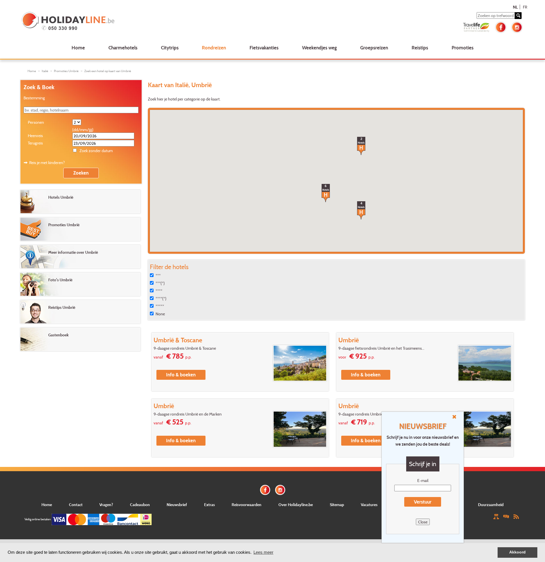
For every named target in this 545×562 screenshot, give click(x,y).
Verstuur (422, 502)
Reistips (420, 48)
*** (158, 275)
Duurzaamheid (491, 504)
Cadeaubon (140, 504)
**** (159, 290)
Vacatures (369, 504)
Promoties (462, 48)
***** (160, 306)
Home (78, 48)
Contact (76, 504)
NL (515, 7)
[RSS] (516, 516)
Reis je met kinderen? (47, 162)
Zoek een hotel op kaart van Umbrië (107, 71)
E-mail (422, 480)
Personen (36, 122)
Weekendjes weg (319, 48)
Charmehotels (122, 48)
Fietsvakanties (264, 48)
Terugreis (35, 142)
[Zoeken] (518, 15)
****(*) (161, 298)
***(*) (160, 283)
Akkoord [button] (517, 552)
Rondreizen (214, 48)
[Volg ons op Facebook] (500, 26)
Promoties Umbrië (66, 71)
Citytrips (170, 48)
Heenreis (35, 135)
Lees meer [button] (263, 552)
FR (525, 7)
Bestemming (34, 97)
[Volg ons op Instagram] (517, 26)
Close (422, 521)
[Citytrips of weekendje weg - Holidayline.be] (123, 21)
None (160, 313)
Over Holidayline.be (295, 504)
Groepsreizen (374, 48)
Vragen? (106, 504)
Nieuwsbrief (177, 504)
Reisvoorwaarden (246, 504)
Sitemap (337, 504)
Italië (45, 71)
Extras (209, 504)
